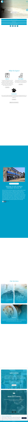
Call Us (14, 421)
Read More (7, 87)
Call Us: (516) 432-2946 (14, 19)
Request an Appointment (14, 102)
